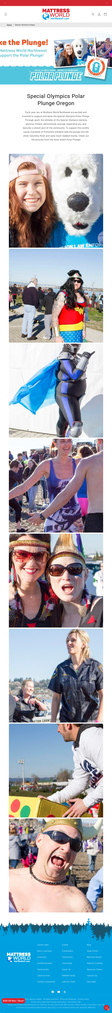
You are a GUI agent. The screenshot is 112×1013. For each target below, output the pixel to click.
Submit (84, 532)
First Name (71, 477)
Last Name (70, 487)
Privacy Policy (83, 541)
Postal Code (71, 520)
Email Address (72, 498)
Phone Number (73, 509)
